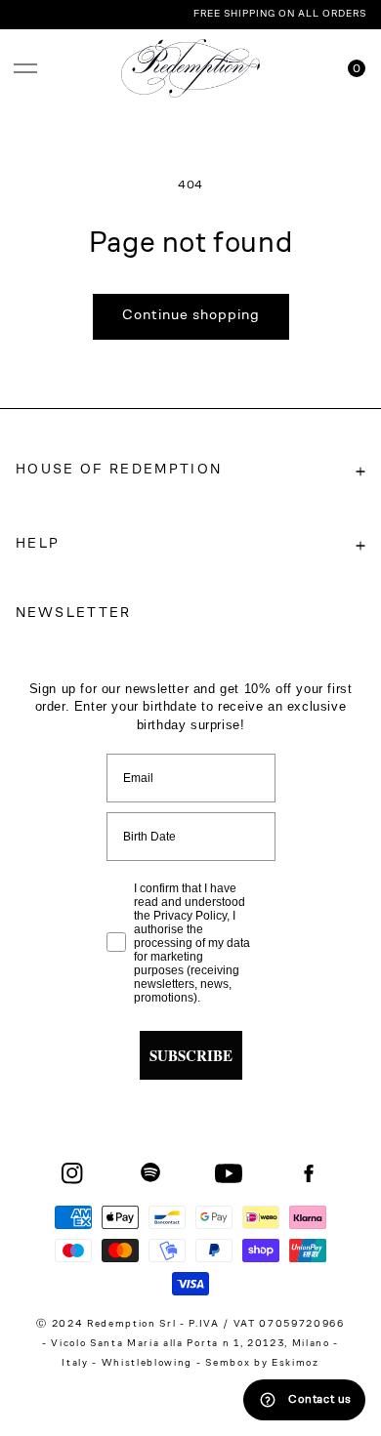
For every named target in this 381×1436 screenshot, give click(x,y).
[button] (25, 68)
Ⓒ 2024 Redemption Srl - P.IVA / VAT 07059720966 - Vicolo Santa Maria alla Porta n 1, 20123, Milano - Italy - (190, 1344)
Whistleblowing (149, 1364)
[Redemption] (191, 68)
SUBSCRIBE (191, 1055)
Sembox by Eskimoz (261, 1364)
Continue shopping (191, 315)
